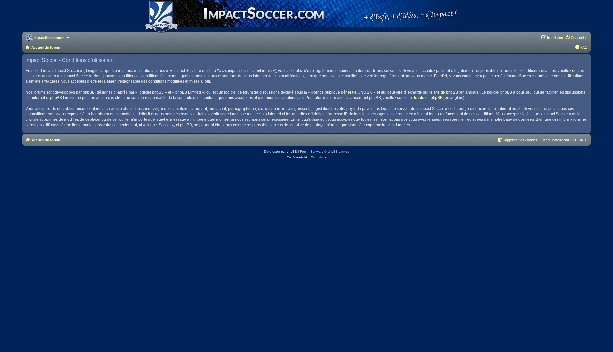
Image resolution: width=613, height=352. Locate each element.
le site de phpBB (443, 92)
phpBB (292, 151)
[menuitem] (576, 38)
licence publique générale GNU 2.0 (342, 92)
